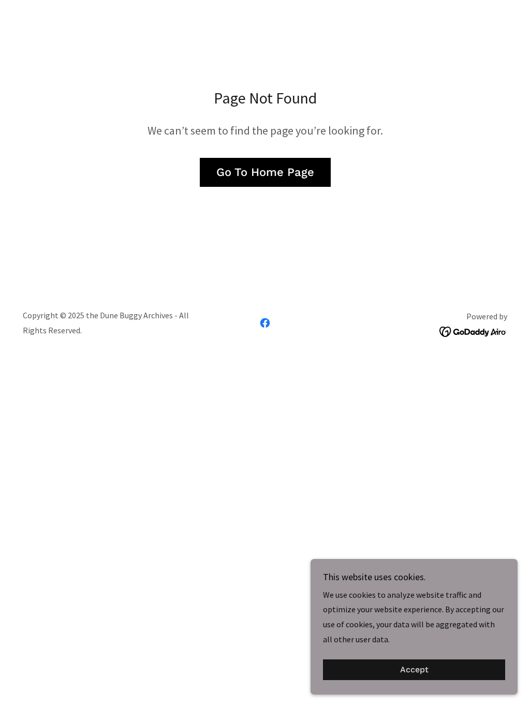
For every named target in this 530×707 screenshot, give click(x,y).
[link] (265, 323)
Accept (414, 670)
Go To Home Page (265, 172)
